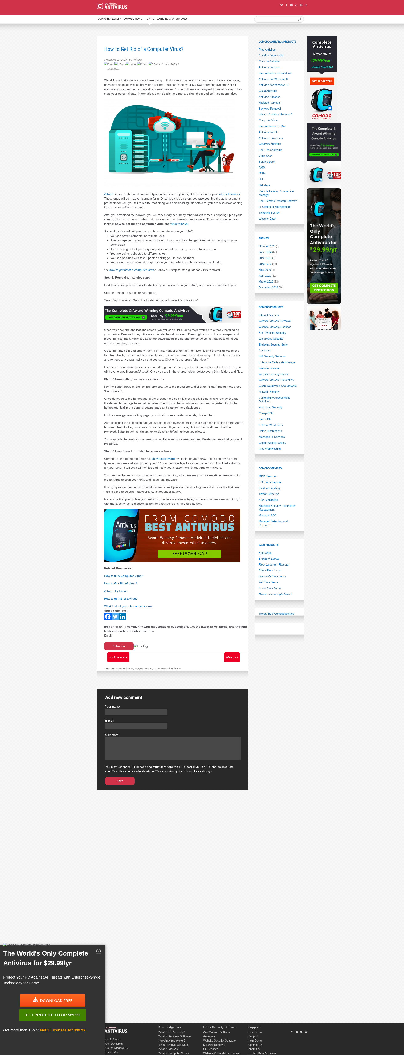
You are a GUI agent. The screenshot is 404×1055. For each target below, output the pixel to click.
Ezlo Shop (265, 552)
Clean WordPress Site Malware (278, 385)
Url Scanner (210, 1049)
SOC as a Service (270, 482)
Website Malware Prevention (276, 380)
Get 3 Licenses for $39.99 (62, 1030)
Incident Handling (269, 488)
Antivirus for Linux (270, 67)
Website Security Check (273, 374)
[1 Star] (109, 64)
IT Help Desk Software (262, 1053)
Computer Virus (268, 120)
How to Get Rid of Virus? (120, 583)
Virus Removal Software (173, 1044)
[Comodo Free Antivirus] (112, 1032)
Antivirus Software (122, 668)
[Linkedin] (122, 616)
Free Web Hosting (270, 448)
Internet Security (269, 315)
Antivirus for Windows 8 (273, 79)
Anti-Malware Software (217, 1032)
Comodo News (133, 18)
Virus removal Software (167, 668)
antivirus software (163, 458)
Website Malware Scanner (275, 326)
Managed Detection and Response (273, 523)
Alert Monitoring (268, 499)
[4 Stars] (143, 64)
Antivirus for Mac (108, 1052)
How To (149, 18)
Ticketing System (269, 212)
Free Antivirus (267, 49)
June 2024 (265, 252)
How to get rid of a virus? (120, 598)
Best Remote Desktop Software (278, 200)
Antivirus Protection (271, 138)
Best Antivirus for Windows (275, 73)
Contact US (255, 1044)
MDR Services (267, 476)
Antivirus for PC (268, 132)
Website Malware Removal (275, 321)
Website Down (267, 218)
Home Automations (270, 431)
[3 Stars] (131, 64)
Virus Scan (265, 155)
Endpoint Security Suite (273, 344)
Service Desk (267, 161)
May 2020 (265, 269)
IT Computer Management (275, 206)
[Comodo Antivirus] (112, 8)
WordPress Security (271, 338)
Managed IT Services (272, 436)
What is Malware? (169, 1049)
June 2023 (265, 258)
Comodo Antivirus (269, 61)
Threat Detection (269, 494)
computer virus (143, 668)
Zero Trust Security (270, 407)
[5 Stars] (154, 64)
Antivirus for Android (271, 55)
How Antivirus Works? (171, 1040)
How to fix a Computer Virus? (123, 576)
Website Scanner (269, 368)
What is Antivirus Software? (275, 114)
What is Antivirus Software (174, 1036)
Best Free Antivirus (270, 149)
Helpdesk (264, 185)
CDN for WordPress (271, 425)
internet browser (229, 194)
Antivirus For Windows (172, 18)
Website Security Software (219, 1040)
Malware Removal (269, 102)
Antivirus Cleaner (269, 96)
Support (253, 1036)
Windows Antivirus (270, 144)
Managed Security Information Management (277, 507)
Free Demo (255, 1032)
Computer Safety (109, 18)
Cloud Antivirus (268, 90)
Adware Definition (116, 591)
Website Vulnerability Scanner (221, 1053)
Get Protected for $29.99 (53, 1015)
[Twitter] (115, 616)
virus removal (179, 223)
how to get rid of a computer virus (131, 270)
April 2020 (265, 275)
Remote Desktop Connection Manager (276, 193)
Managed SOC (268, 515)
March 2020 (266, 281)
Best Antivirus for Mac (272, 126)
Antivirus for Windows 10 (274, 85)
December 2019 (268, 287)
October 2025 (267, 246)
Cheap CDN (266, 413)
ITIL (261, 179)
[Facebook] (108, 616)
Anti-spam (265, 350)
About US (254, 1049)
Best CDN (265, 419)
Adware (109, 194)
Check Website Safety (272, 442)
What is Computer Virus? (173, 1053)
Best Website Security (272, 332)
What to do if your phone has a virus (128, 606)
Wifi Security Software (272, 356)
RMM (262, 167)
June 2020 (265, 263)
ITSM (262, 173)
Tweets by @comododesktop (276, 613)
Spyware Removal (270, 108)
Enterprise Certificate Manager (277, 362)
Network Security (269, 391)
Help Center (255, 1040)
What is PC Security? (171, 1032)
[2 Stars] (120, 64)
